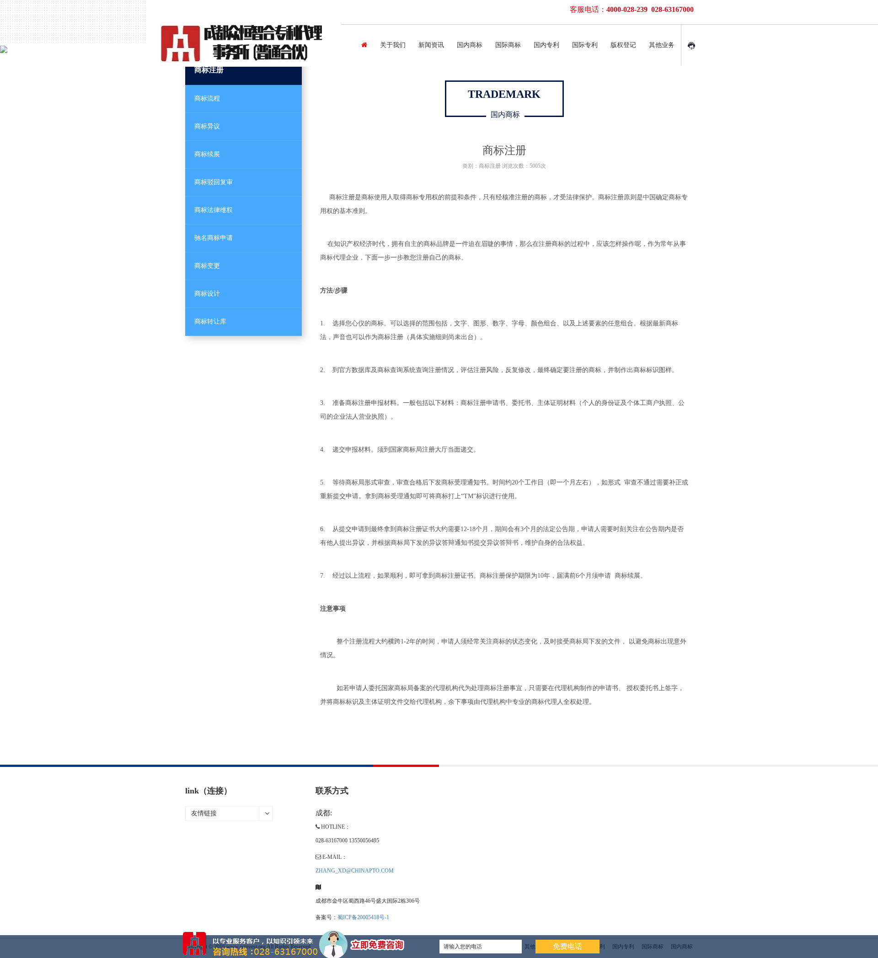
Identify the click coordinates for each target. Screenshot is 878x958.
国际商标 (508, 45)
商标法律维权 (213, 210)
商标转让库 (210, 321)
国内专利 (546, 45)
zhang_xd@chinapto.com (355, 871)
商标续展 (207, 154)
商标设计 (207, 293)
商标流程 (207, 98)
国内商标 (469, 45)
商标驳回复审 (213, 182)
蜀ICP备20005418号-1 (363, 917)
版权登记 (623, 45)
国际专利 (585, 45)
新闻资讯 (431, 45)
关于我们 (393, 45)
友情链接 (204, 813)
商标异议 (207, 126)
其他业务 (662, 45)
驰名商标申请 (213, 237)
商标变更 (207, 265)
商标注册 (209, 70)
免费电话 (567, 946)
